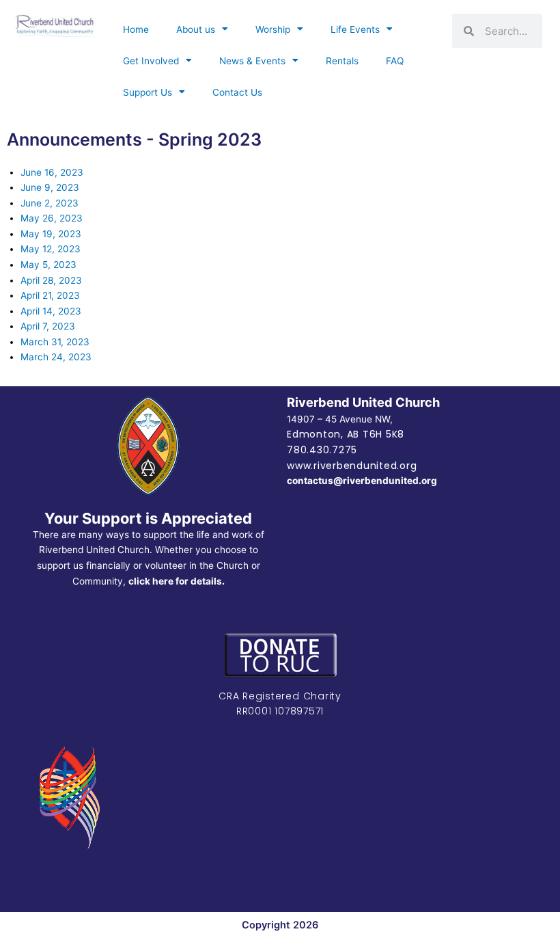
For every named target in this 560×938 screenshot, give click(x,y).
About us (195, 29)
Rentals (342, 60)
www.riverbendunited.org (352, 465)
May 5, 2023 (48, 264)
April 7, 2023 (47, 326)
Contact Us (237, 92)
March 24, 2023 (56, 356)
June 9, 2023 (49, 187)
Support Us (147, 92)
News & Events (252, 60)
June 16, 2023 (51, 172)
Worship (272, 29)
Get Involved (151, 60)
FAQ (395, 60)
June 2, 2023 (49, 203)
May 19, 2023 (50, 233)
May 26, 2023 (51, 218)
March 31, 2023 (54, 341)
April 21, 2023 (50, 295)
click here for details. (176, 581)
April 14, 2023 (50, 311)
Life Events (355, 29)
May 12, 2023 (50, 248)
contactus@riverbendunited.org (362, 480)
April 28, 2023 (51, 280)
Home (136, 29)
